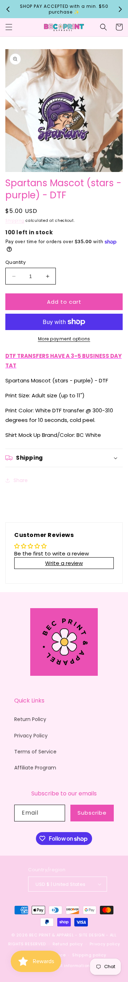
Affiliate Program (35, 767)
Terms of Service (35, 751)
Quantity (15, 262)
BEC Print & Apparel (51, 935)
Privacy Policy (31, 735)
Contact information (67, 965)
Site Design (92, 935)
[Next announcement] (120, 9)
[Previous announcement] (8, 9)
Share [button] (21, 480)
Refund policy (68, 944)
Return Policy (30, 719)
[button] (9, 27)
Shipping (15, 220)
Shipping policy (89, 955)
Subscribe (92, 812)
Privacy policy (105, 944)
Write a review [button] (64, 563)
